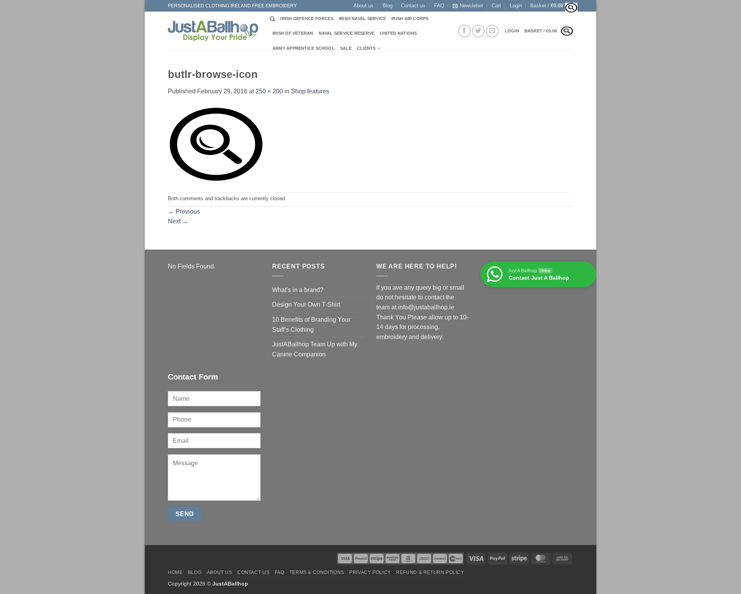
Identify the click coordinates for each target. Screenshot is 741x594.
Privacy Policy (370, 572)
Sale (346, 48)
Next (178, 221)
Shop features (310, 91)
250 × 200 (269, 91)
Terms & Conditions (316, 572)
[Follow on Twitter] (478, 31)
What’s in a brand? (297, 290)
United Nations (398, 33)
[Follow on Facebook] (464, 31)
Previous (184, 211)
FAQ (439, 5)
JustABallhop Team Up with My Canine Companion (314, 349)
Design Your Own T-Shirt (306, 304)
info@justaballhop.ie (426, 307)
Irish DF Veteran (292, 33)
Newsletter (471, 5)
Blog (387, 5)
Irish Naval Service (362, 18)
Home (175, 572)
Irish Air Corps (409, 18)
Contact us (413, 5)
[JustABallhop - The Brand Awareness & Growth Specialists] (213, 31)
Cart (496, 5)
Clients (366, 48)
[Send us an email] (492, 31)
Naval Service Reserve (347, 33)
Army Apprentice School (303, 48)
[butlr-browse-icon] (216, 143)
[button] (516, 6)
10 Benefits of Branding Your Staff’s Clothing (311, 324)
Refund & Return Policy (430, 572)
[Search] (272, 19)
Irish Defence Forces (306, 18)
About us (364, 5)
